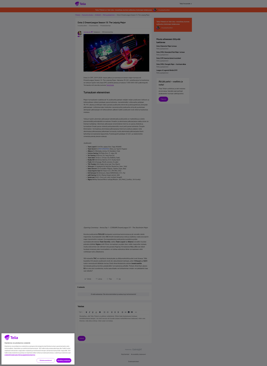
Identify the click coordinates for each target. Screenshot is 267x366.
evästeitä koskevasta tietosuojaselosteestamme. (20, 355)
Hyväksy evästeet (63, 360)
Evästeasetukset (46, 360)
